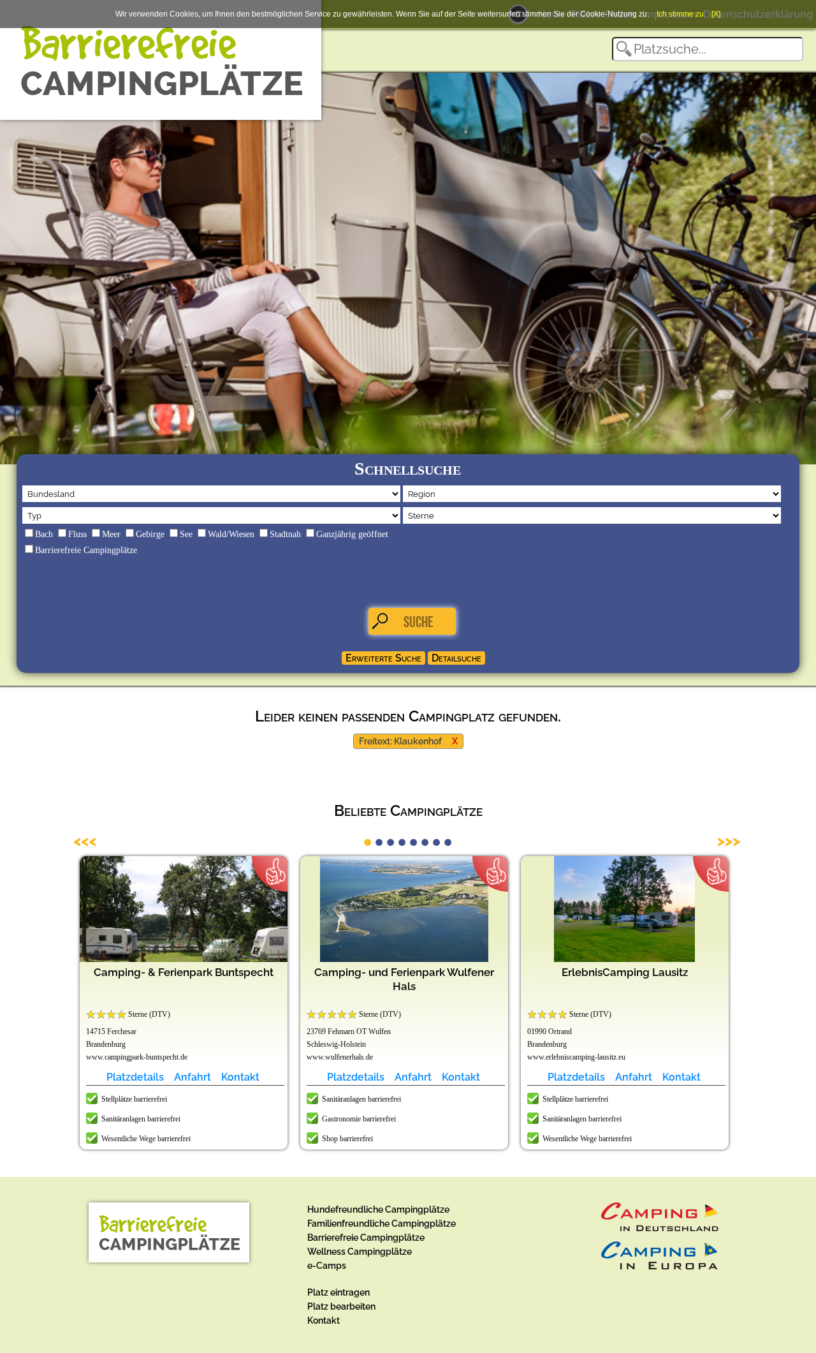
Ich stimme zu (680, 14)
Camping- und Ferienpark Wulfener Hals (404, 979)
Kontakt (240, 1077)
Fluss (77, 534)
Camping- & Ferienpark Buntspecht (183, 972)
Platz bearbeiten (341, 1306)
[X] (715, 14)
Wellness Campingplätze (359, 1251)
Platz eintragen (338, 1292)
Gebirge (150, 534)
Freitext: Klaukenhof (400, 741)
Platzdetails (135, 1077)
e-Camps (326, 1266)
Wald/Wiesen (231, 534)
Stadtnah (285, 534)
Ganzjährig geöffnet (352, 534)
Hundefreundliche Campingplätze (378, 1209)
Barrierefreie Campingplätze (86, 550)
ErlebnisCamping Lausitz (625, 972)
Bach (44, 534)
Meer (111, 534)
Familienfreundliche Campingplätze (381, 1223)
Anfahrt (192, 1077)
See (186, 534)
